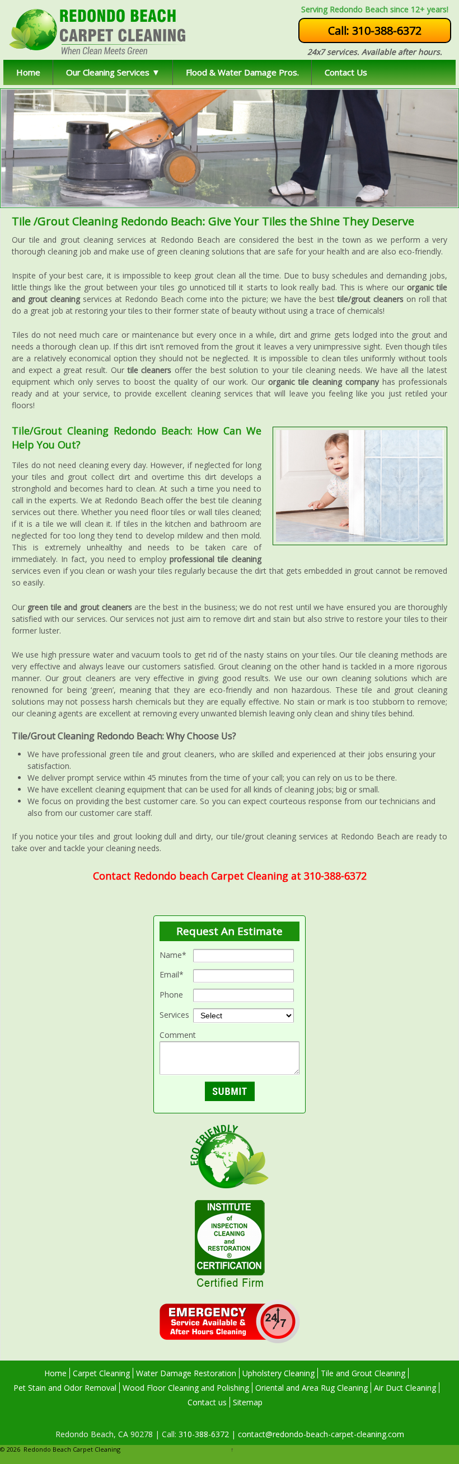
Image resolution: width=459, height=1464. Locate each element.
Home (28, 72)
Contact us (207, 1402)
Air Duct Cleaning (405, 1387)
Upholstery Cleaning (278, 1373)
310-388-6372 (202, 1434)
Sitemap (248, 1402)
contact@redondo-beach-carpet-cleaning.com (320, 1434)
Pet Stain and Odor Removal (64, 1387)
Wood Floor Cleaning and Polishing (186, 1387)
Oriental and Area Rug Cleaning (311, 1387)
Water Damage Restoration (186, 1373)
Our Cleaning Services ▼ (113, 72)
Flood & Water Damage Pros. (242, 72)
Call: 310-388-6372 (374, 30)
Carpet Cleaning (101, 1373)
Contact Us (346, 72)
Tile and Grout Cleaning (363, 1373)
